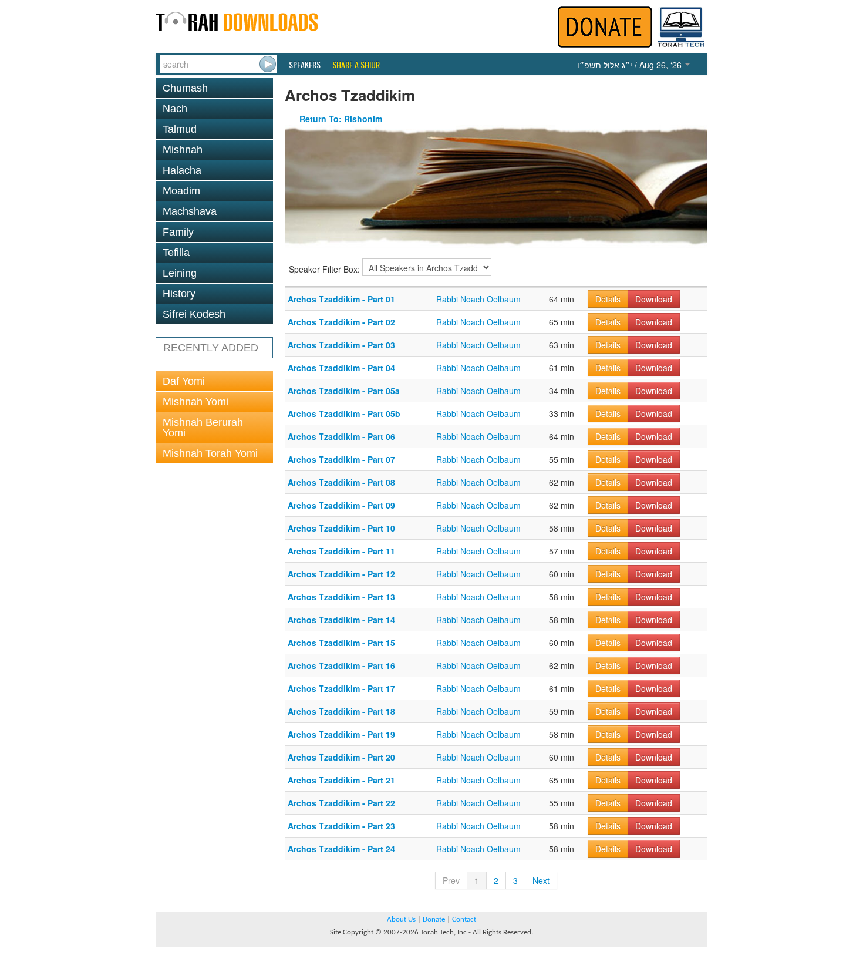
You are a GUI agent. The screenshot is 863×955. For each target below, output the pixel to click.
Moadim (181, 191)
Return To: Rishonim (340, 119)
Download (653, 299)
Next (541, 880)
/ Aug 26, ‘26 (630, 64)
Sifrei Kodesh (194, 314)
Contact (464, 919)
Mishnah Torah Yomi (210, 453)
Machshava (190, 211)
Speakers (305, 64)
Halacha (182, 170)
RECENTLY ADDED (210, 348)
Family (178, 232)
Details (608, 299)
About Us (401, 919)
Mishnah (183, 150)
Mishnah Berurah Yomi (203, 427)
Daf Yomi (184, 381)
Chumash (185, 88)
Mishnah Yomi (195, 402)
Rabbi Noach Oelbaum (478, 299)
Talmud (180, 129)
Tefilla (176, 252)
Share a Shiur (356, 64)
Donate (434, 919)
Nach (175, 109)
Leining (180, 273)
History (179, 294)
